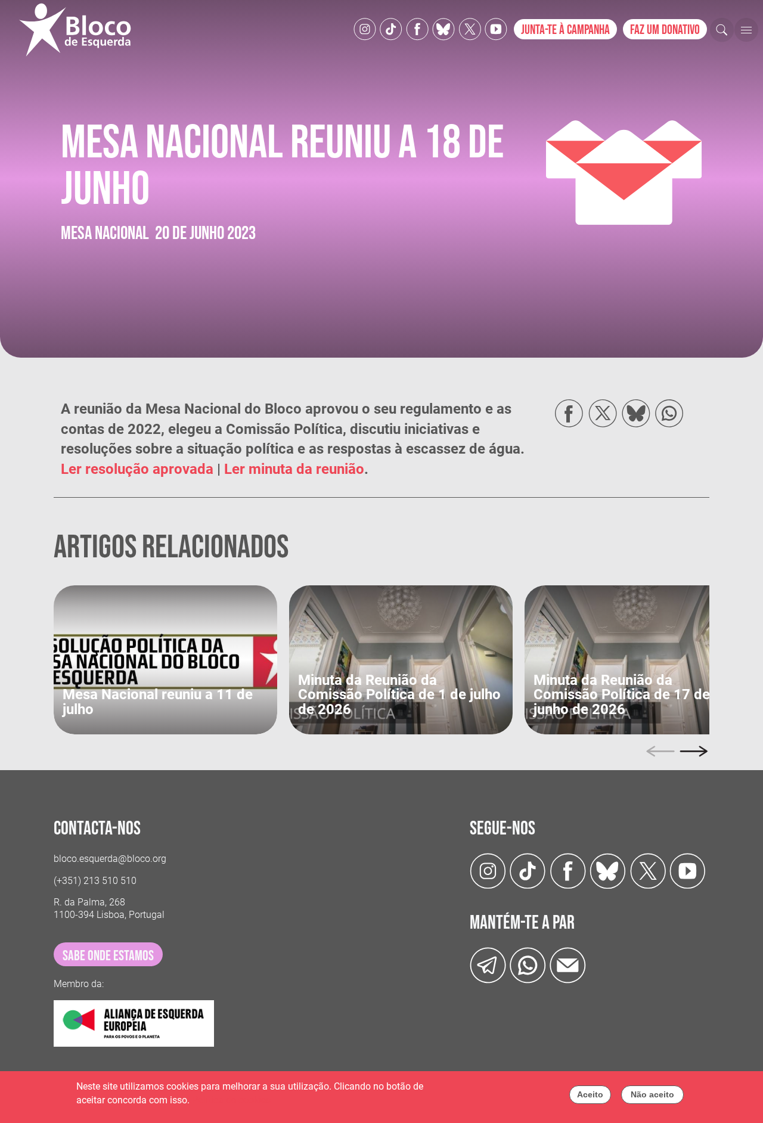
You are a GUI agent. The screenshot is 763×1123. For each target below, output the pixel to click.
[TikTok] (391, 28)
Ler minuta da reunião (294, 469)
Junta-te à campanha (565, 30)
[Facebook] (417, 28)
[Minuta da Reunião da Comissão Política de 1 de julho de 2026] (401, 659)
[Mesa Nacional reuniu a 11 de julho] (165, 659)
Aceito (590, 1094)
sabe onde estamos (108, 955)
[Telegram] (488, 964)
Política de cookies (231, 1100)
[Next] (693, 751)
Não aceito (652, 1094)
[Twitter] (443, 28)
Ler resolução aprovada (137, 469)
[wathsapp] (528, 964)
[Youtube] (496, 28)
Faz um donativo (665, 30)
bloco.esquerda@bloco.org (110, 858)
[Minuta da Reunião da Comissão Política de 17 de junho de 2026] (636, 659)
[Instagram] (364, 28)
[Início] (80, 30)
